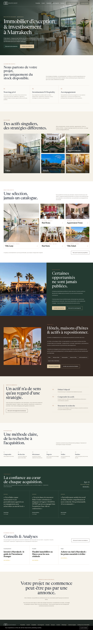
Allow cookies (83, 627)
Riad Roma (46, 223)
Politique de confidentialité (83, 624)
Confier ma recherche (59, 308)
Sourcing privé (56, 3)
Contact (58, 624)
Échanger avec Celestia (54, 611)
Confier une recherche (72, 3)
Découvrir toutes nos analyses (80, 540)
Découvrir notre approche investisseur (17, 410)
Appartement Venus (75, 223)
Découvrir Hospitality (54, 366)
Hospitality (48, 3)
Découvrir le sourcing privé (74, 308)
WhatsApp (64, 624)
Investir (43, 3)
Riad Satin (46, 246)
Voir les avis (86, 486)
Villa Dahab (71, 246)
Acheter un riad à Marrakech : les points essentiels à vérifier (73, 553)
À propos (62, 3)
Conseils (47, 624)
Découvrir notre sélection (11, 46)
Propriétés (38, 3)
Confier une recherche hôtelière (70, 366)
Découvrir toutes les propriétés (80, 252)
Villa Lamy (9, 246)
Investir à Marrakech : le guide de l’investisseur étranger (14, 554)
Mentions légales (72, 624)
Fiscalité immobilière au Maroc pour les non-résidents (42, 554)
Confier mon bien (84, 3)
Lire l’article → (7, 560)
